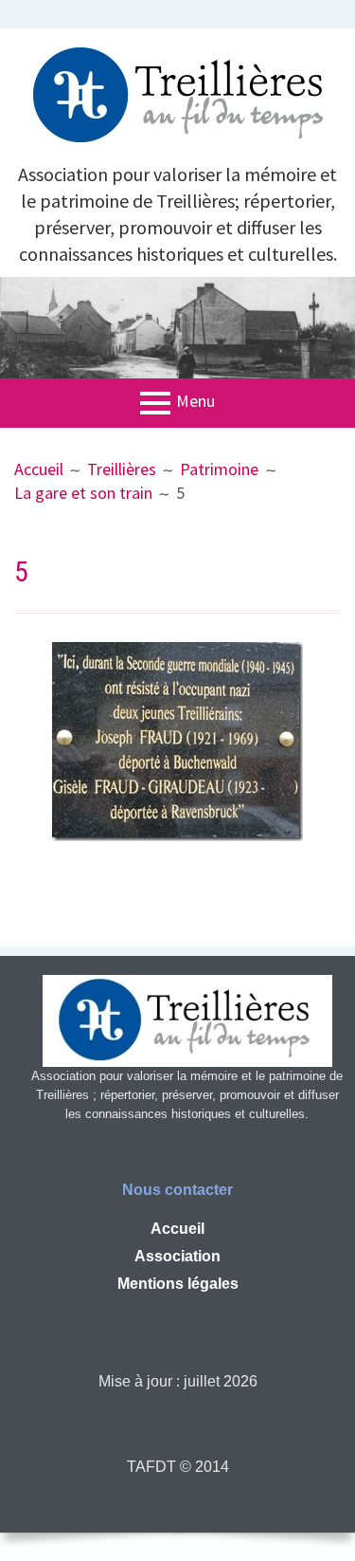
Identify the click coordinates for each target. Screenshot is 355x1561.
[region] (177, 327)
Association (177, 1256)
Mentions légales (178, 1284)
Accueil (177, 1229)
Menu (195, 402)
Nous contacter (177, 1190)
